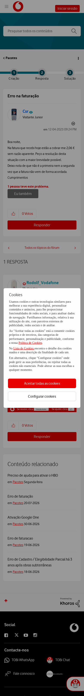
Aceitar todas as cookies (42, 383)
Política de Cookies (30, 342)
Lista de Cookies (23, 348)
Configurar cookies (42, 396)
